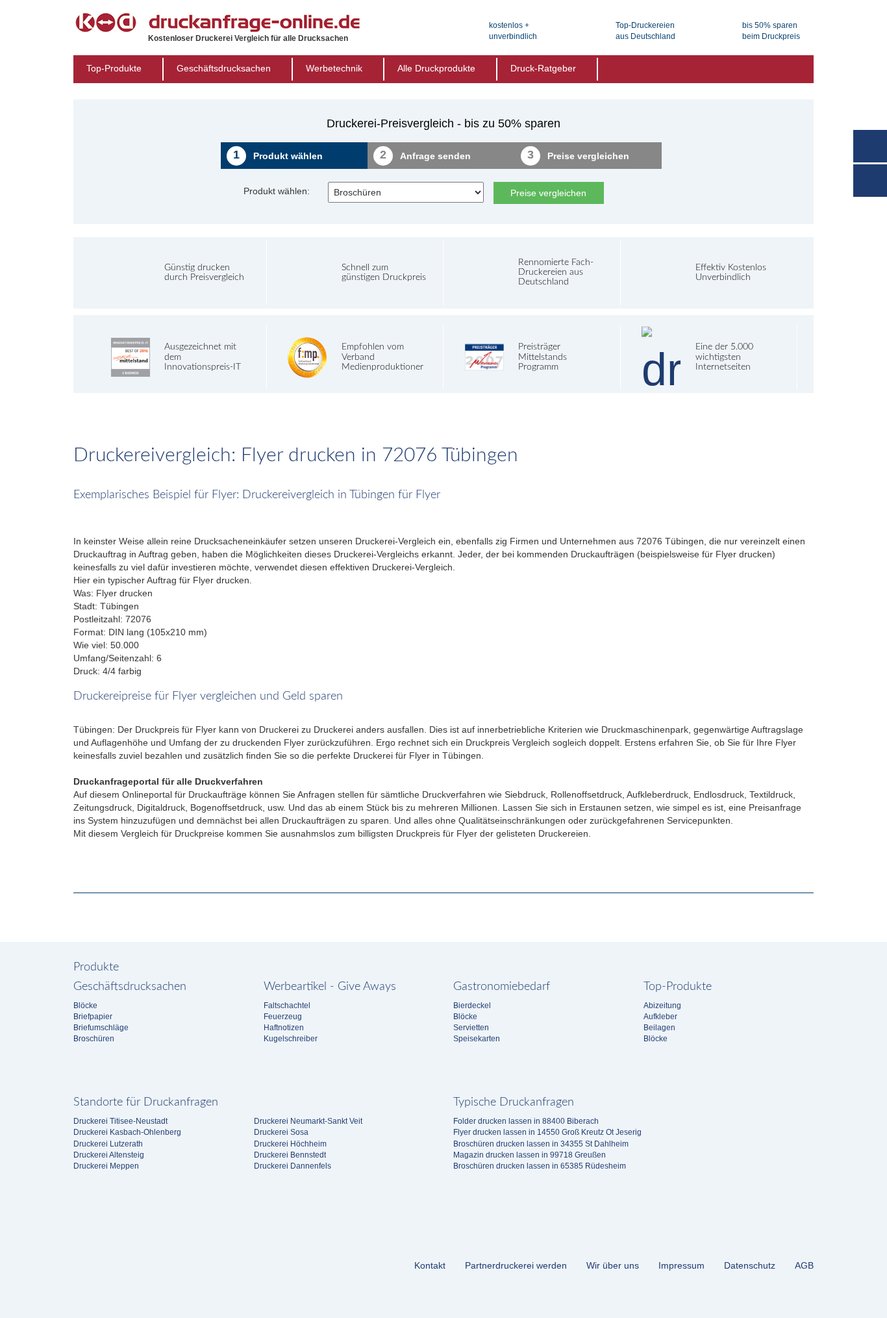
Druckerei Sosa (281, 1132)
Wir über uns (612, 1265)
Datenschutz (749, 1265)
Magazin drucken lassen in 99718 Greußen (529, 1155)
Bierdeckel (472, 1005)
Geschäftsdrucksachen (224, 68)
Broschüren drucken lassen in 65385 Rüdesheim (539, 1166)
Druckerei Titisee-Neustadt (120, 1121)
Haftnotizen (284, 1027)
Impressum (681, 1265)
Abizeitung (662, 1005)
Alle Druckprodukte (436, 68)
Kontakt (429, 1265)
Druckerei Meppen (106, 1166)
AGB (804, 1265)
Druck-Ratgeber (543, 68)
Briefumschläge (101, 1027)
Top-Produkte (114, 68)
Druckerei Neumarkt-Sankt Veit (308, 1121)
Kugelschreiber (291, 1038)
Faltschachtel (287, 1005)
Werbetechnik (334, 68)
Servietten (471, 1027)
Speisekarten (476, 1038)
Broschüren (93, 1038)
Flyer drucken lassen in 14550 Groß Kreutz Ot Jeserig (547, 1132)
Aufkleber (660, 1016)
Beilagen (659, 1027)
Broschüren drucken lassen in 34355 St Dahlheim (541, 1143)
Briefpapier (92, 1016)
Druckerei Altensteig (108, 1155)
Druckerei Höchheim (290, 1143)
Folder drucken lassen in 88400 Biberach (526, 1121)
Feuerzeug (283, 1016)
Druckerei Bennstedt (290, 1155)
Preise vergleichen (548, 193)
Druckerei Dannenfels (292, 1166)
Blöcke (85, 1005)
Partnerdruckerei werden (516, 1265)
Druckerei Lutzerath (108, 1143)
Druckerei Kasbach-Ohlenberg (127, 1132)
